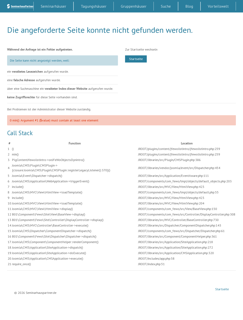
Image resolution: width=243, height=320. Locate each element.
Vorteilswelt (218, 6)
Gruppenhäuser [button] (133, 6)
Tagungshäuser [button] (93, 6)
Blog (189, 6)
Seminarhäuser (53, 6)
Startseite (136, 59)
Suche (166, 6)
